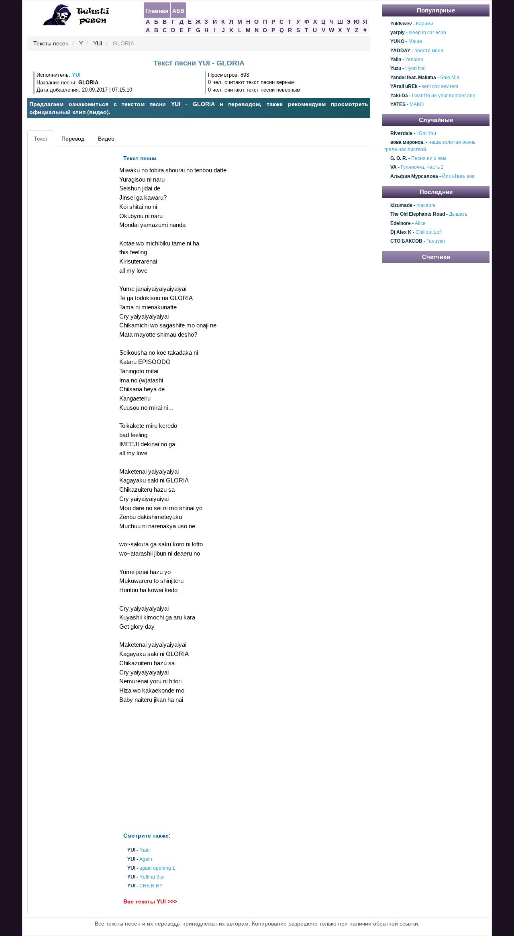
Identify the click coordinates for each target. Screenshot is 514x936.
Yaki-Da (399, 95)
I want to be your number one (443, 95)
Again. (146, 859)
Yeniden (414, 59)
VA (393, 167)
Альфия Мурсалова (414, 176)
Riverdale (401, 133)
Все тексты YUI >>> (150, 901)
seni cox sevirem (440, 86)
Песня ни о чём (428, 158)
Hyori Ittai (415, 69)
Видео (106, 138)
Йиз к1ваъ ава (458, 176)
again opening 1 (157, 868)
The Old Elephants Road (417, 214)
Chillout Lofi (429, 232)
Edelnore (400, 223)
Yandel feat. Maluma (413, 77)
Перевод (72, 138)
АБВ (178, 10)
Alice (420, 223)
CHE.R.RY (151, 886)
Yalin (395, 59)
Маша (415, 42)
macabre (426, 205)
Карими (424, 24)
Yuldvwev (401, 24)
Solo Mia (449, 77)
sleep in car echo (427, 32)
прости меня (428, 50)
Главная (156, 10)
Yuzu (395, 69)
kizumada (401, 205)
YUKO (397, 42)
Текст (41, 138)
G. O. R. (398, 158)
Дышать (458, 214)
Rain (144, 850)
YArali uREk (404, 86)
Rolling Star (152, 877)
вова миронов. (407, 142)
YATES (398, 104)
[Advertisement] (66, 271)
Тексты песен (51, 44)
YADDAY (400, 50)
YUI (97, 44)
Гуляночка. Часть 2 (422, 167)
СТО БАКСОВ (406, 241)
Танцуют (436, 241)
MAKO (417, 104)
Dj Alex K (401, 232)
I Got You (426, 133)
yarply (397, 32)
